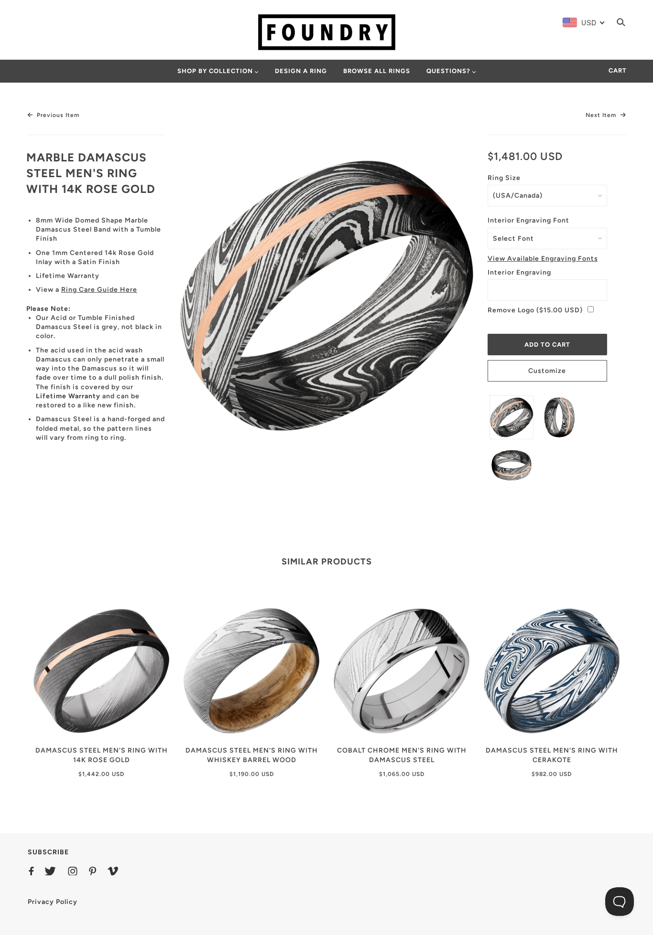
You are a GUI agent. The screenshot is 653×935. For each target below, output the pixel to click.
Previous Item (57, 115)
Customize (547, 371)
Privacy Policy (52, 902)
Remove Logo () (535, 310)
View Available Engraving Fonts (543, 259)
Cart (618, 70)
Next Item (602, 115)
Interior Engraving (519, 272)
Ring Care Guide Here (99, 290)
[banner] (326, 32)
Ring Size (504, 178)
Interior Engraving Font (528, 220)
